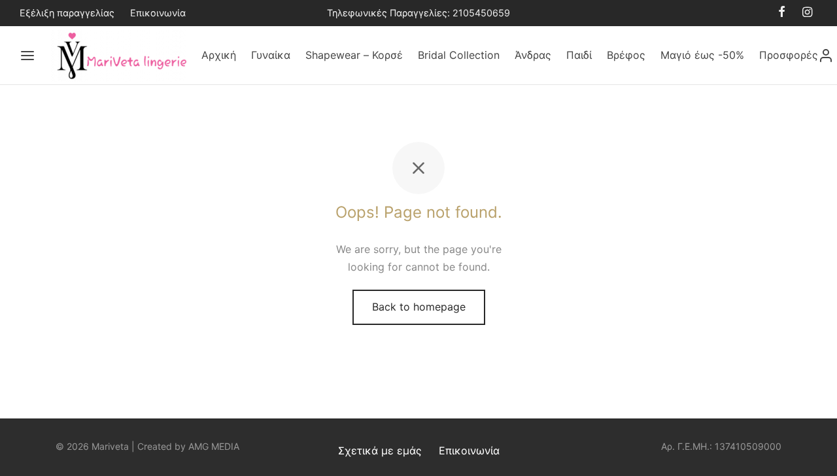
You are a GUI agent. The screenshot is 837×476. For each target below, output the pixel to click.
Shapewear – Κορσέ (354, 54)
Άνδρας (533, 54)
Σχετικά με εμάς (380, 450)
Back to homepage (419, 306)
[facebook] (782, 13)
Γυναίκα (270, 54)
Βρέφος (626, 54)
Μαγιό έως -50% (702, 54)
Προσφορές (788, 54)
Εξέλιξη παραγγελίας (67, 12)
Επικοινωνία (158, 12)
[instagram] (807, 13)
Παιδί (579, 54)
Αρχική (218, 54)
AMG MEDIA (213, 446)
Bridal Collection (459, 54)
